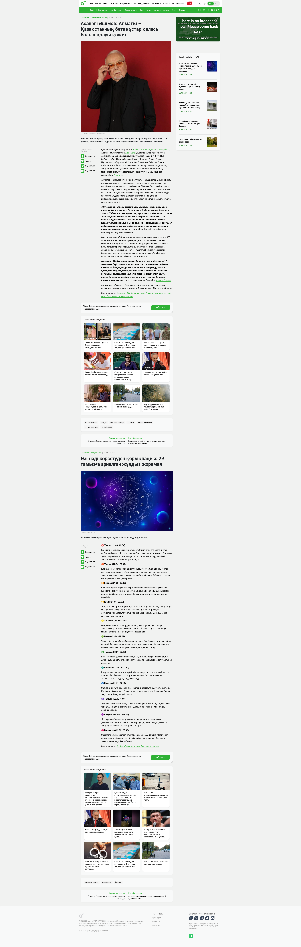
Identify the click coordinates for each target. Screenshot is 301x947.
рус (217, 3)
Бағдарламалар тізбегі (148, 3)
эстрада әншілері (117, 422)
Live (189, 3)
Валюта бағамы (167, 3)
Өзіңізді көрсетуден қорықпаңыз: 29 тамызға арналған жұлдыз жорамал (190, 67)
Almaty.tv (118, 175)
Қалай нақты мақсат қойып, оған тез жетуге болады (189, 123)
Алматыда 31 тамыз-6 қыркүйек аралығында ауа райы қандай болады (190, 105)
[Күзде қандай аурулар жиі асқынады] (212, 142)
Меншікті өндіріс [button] (110, 3)
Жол (141, 10)
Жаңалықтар (95, 3)
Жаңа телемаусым (128, 3)
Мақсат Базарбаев (160, 149)
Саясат (92, 10)
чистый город (106, 427)
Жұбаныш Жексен (141, 149)
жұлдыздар (106, 882)
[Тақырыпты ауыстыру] (205, 4)
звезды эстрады (91, 427)
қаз (210, 3)
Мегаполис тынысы (161, 10)
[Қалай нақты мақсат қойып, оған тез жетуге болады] (212, 124)
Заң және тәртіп (131, 10)
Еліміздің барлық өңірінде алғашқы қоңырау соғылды (106, 442)
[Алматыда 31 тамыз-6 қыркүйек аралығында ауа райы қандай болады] (212, 105)
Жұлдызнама (96, 453)
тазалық (131, 422)
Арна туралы (157, 918)
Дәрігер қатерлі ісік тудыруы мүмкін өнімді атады (189, 86)
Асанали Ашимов (145, 422)
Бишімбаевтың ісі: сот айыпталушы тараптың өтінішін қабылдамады (146, 442)
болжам (118, 882)
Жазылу (162, 307)
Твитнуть (89, 161)
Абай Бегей (130, 152)
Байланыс (156, 922)
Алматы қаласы (91, 422)
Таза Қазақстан (116, 10)
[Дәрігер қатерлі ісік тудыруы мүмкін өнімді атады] (212, 87)
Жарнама (156, 926)
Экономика (102, 10)
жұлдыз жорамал (91, 882)
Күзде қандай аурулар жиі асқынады (191, 140)
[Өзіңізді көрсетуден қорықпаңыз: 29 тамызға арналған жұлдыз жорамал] (212, 66)
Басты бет (85, 18)
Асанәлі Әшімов (163, 280)
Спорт (174, 10)
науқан (104, 422)
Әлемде (182, 10)
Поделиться (90, 156)
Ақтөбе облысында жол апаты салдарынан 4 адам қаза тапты (147, 897)
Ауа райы (180, 3)
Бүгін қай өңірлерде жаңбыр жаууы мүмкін (138, 746)
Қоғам (148, 10)
